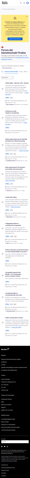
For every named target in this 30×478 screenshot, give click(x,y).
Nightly (3, 407)
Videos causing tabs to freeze (14, 317)
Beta (2, 402)
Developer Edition (6, 399)
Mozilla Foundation (7, 453)
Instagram (7, 446)
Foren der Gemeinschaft (9, 9)
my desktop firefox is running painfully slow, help (13, 294)
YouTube (4, 446)
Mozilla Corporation (18, 450)
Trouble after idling (11, 197)
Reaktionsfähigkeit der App (20, 100)
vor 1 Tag (25, 160)
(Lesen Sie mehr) (24, 150)
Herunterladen (5, 379)
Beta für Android (6, 404)
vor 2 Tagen (22, 190)
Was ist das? (5, 422)
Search (21, 3)
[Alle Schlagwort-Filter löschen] (14, 68)
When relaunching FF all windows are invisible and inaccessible (15, 168)
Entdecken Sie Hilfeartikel (9, 370)
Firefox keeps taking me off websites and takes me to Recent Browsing (16, 140)
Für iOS (3, 387)
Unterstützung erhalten (8, 430)
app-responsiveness (7, 68)
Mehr (25, 71)
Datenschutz (5, 470)
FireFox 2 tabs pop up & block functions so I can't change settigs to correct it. (17, 250)
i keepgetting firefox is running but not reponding (13, 224)
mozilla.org (4, 465)
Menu (24, 3)
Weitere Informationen (15, 39)
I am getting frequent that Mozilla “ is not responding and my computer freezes (13, 274)
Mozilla (5, 349)
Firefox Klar (4, 390)
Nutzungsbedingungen (8, 467)
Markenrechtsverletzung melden (11, 359)
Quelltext (4, 362)
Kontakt (3, 475)
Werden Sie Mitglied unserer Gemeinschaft (14, 367)
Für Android (4, 384)
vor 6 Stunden (24, 104)
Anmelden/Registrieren (8, 419)
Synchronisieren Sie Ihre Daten (10, 427)
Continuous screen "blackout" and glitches (12, 112)
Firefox (9, 100)
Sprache (3, 439)
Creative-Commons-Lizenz (9, 461)
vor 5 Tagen (25, 311)
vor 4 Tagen (20, 243)
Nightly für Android (7, 410)
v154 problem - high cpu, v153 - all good (17, 83)
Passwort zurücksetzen (8, 424)
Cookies (3, 473)
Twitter (3, 364)
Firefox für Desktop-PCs (8, 382)
